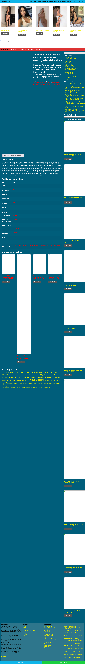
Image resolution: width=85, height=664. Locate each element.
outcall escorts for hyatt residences (45, 386)
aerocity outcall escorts (34, 380)
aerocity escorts (56, 82)
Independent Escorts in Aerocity (72, 71)
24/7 (14, 241)
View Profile (5, 33)
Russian (15, 232)
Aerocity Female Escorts (70, 60)
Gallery (64, 1)
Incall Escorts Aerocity (70, 69)
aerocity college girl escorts (42, 372)
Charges (69, 1)
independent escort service (72, 653)
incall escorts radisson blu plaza (45, 384)
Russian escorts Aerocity (70, 76)
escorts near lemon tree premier (53, 84)
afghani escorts (72, 635)
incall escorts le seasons (36, 384)
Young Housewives (69, 79)
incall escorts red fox (54, 384)
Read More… (4, 656)
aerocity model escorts (17, 380)
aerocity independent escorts (40, 377)
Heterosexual (16, 198)
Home (30, 1)
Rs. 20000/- (15, 219)
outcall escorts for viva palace (46, 387)
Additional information (17, 155)
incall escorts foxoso (50, 383)
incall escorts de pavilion (43, 383)
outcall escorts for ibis (54, 386)
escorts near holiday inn (34, 382)
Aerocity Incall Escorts (69, 632)
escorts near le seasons (10, 383)
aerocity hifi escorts (28, 375)
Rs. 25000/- (15, 224)
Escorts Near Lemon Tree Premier (41, 82)
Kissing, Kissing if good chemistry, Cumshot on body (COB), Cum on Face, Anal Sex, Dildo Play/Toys (36, 245)
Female (15, 193)
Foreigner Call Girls (69, 65)
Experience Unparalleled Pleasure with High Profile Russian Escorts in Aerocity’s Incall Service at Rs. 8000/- (74, 108)
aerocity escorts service (75, 628)
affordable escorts (67, 635)
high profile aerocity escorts (70, 643)
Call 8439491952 (21, 662)
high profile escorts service (74, 647)
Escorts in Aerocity (7, 1)
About (34, 1)
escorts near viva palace (35, 383)
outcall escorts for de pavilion (13, 386)
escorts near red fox (27, 383)
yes (14, 202)
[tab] (6, 155)
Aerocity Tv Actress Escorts (53, 81)
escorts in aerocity (71, 639)
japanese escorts (80, 653)
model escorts (66, 654)
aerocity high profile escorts (43, 375)
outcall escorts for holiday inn (33, 386)
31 (13, 185)
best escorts (77, 635)
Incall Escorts (70, 649)
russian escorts (75, 656)
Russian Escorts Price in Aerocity (73, 658)
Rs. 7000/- (15, 211)
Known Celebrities (69, 73)
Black (14, 189)
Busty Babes (68, 61)
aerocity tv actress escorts (39, 84)
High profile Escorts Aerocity (71, 68)
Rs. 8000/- (15, 215)
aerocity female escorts (16, 375)
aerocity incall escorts (22, 377)
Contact (74, 1)
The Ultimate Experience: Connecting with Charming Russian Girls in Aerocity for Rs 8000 (75, 87)
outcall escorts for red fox (37, 387)
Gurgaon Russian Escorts (55, 1)
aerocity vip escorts (8, 382)
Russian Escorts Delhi (43, 1)
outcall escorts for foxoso (22, 386)
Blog (79, 1)
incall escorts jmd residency (27, 384)
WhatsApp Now (63, 662)
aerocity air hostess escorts (10, 372)
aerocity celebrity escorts (26, 372)
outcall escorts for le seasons (15, 387)
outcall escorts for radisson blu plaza (26, 387)
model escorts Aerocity (72, 654)
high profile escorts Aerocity (73, 645)
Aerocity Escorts (42, 81)
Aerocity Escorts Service (70, 58)
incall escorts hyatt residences (12, 384)
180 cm (14, 206)
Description (6, 155)
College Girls (68, 62)
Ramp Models (68, 75)
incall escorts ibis (20, 384)
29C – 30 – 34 (16, 228)
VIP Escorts (67, 77)
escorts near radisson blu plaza (19, 383)
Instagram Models (69, 72)
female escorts (71, 640)
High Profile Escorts (69, 66)
